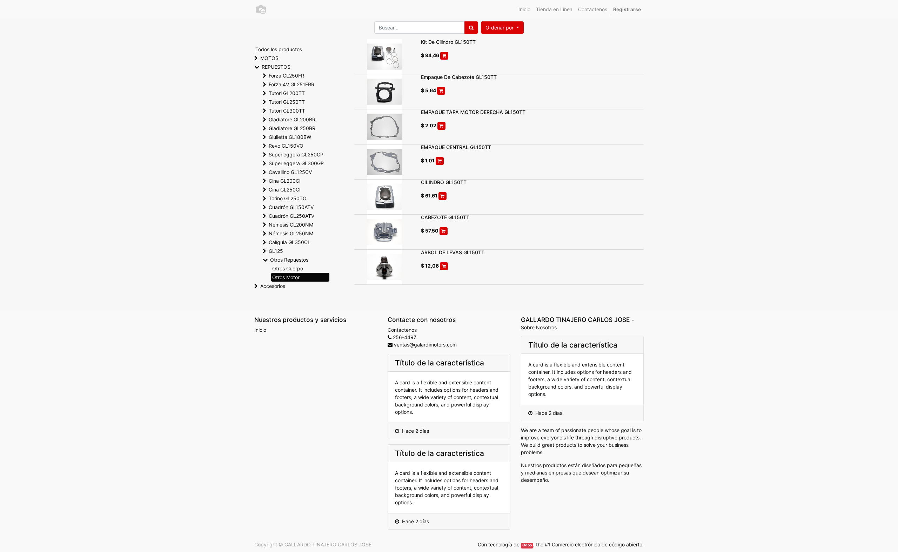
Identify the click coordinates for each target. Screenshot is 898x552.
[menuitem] (524, 9)
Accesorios (272, 286)
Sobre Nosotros (539, 327)
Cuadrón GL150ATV (291, 207)
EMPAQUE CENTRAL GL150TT (456, 147)
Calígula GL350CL (289, 242)
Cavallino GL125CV (290, 172)
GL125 (276, 251)
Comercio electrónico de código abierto (597, 544)
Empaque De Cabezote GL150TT (459, 77)
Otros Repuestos (289, 260)
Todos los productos (278, 49)
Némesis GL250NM (291, 233)
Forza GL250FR (286, 76)
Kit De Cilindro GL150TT (448, 42)
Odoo (527, 545)
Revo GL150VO (286, 146)
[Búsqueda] (471, 27)
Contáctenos (402, 330)
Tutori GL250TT (287, 102)
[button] (502, 27)
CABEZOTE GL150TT (445, 217)
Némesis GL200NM (291, 225)
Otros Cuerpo (287, 268)
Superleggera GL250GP (296, 154)
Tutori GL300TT (287, 111)
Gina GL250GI (285, 190)
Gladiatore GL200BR (292, 119)
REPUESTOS (276, 67)
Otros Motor (286, 277)
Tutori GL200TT (287, 93)
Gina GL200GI (285, 181)
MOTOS (269, 58)
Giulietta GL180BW (290, 137)
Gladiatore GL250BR (292, 128)
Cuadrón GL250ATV (291, 216)
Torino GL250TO (288, 198)
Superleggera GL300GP (296, 163)
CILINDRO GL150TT (444, 182)
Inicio (260, 330)
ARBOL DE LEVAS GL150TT (452, 252)
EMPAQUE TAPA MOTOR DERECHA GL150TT (473, 112)
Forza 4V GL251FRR (291, 84)
